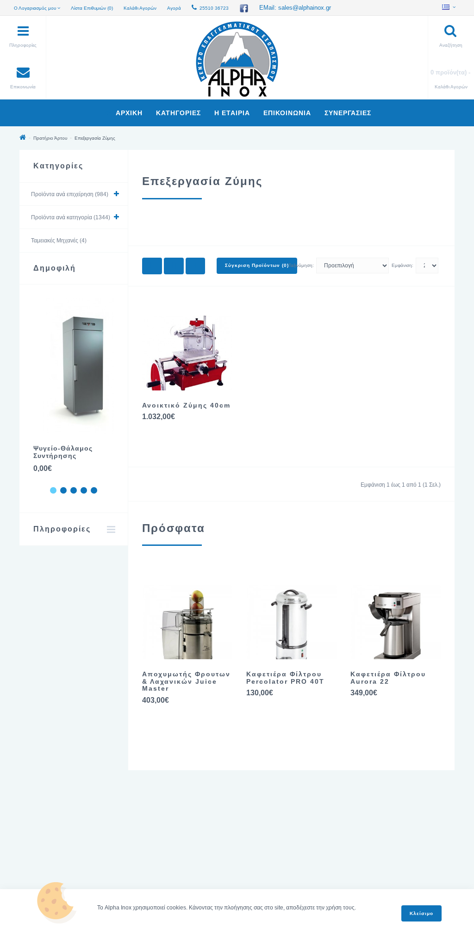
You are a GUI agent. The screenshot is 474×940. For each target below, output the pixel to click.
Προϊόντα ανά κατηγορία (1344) (70, 217)
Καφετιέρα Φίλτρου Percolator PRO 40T (285, 677)
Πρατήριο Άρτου (50, 138)
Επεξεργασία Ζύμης (95, 138)
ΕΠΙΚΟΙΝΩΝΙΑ (287, 113)
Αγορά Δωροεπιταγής (353, 842)
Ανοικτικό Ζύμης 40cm (186, 405)
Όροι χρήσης (43, 854)
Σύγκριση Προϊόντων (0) (257, 265)
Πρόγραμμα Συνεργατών (357, 854)
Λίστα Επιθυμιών (198, 878)
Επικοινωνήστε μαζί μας (206, 830)
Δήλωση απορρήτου (52, 842)
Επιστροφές (191, 854)
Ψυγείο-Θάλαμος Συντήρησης (63, 452)
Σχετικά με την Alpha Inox (58, 830)
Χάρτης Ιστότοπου (50, 866)
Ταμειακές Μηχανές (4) (59, 240)
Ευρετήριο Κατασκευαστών (360, 830)
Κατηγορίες (178, 113)
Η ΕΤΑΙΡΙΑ (232, 113)
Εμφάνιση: (402, 265)
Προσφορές (341, 866)
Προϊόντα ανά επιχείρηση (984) (69, 194)
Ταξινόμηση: (301, 265)
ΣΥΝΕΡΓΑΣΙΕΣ (347, 113)
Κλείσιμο (421, 913)
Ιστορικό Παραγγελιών (204, 866)
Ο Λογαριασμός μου (201, 842)
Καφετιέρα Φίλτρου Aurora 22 (388, 677)
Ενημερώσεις (343, 878)
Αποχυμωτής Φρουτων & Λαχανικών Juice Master (186, 681)
